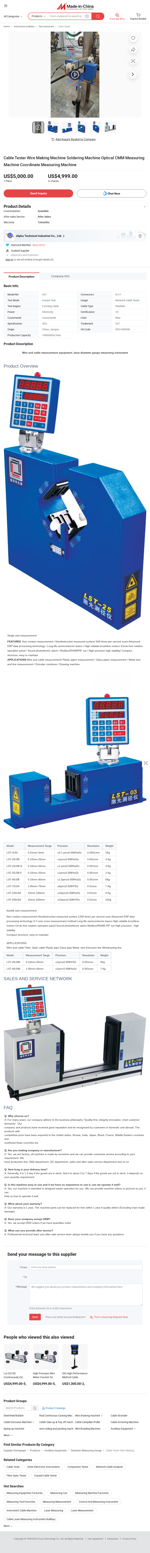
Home (7, 26)
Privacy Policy (129, 1538)
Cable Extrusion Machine (18, 1422)
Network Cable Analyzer (109, 1466)
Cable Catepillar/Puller (87, 1422)
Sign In (9, 259)
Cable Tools (13, 1466)
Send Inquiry (38, 193)
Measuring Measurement (57, 1501)
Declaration (113, 1538)
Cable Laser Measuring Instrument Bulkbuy (31, 1519)
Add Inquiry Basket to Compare (75, 139)
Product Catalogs (55, 1408)
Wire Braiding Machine (87, 1428)
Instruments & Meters (24, 26)
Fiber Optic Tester (16, 1475)
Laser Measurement (82, 1510)
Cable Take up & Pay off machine (57, 1422)
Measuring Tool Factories (21, 1501)
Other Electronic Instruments (43, 1466)
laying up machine (14, 1428)
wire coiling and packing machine (57, 1428)
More (7, 1526)
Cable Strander (119, 1415)
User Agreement (95, 1538)
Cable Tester (64, 26)
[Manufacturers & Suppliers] (75, 6)
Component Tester (78, 1466)
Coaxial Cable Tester (45, 1475)
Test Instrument (46, 26)
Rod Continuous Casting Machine (57, 1415)
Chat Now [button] (114, 193)
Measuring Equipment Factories (25, 1493)
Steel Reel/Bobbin (14, 1415)
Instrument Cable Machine (21, 1510)
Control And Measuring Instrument (98, 1501)
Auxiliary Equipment (122, 1428)
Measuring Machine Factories (92, 1493)
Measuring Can (59, 1493)
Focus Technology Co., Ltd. (51, 1538)
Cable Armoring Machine (124, 1422)
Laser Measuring (53, 1510)
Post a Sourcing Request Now (109, 1317)
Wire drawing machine (87, 1415)
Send (35, 1317)
